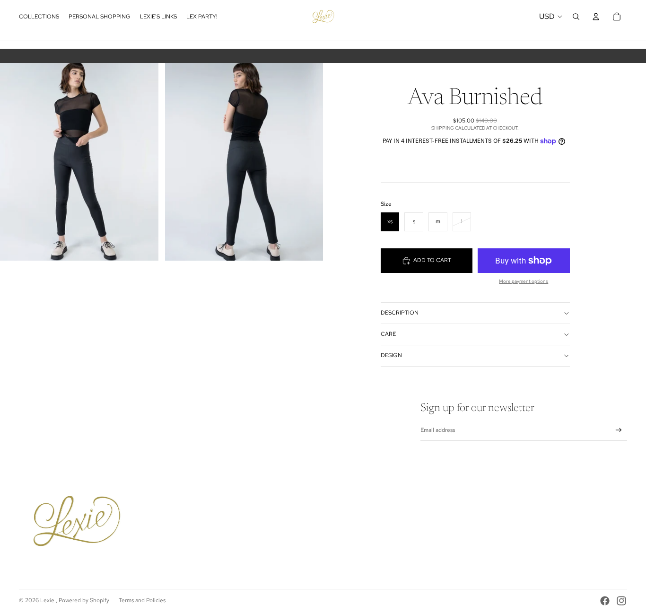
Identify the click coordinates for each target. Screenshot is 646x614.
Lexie (48, 600)
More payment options (523, 281)
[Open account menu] (595, 16)
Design (391, 355)
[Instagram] (621, 600)
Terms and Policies (142, 600)
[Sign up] (619, 430)
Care (388, 334)
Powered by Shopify (84, 600)
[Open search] (576, 16)
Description (400, 312)
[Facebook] (605, 600)
